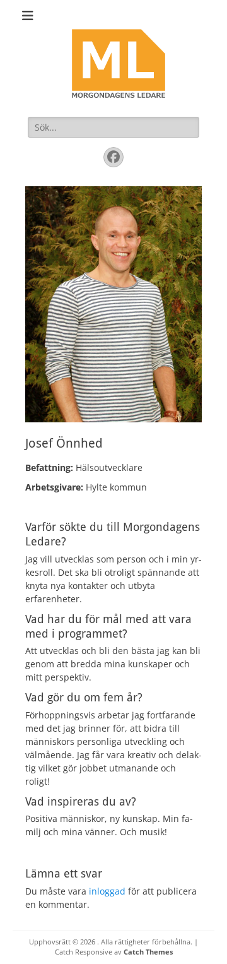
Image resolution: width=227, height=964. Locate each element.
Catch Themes (148, 951)
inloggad (107, 891)
